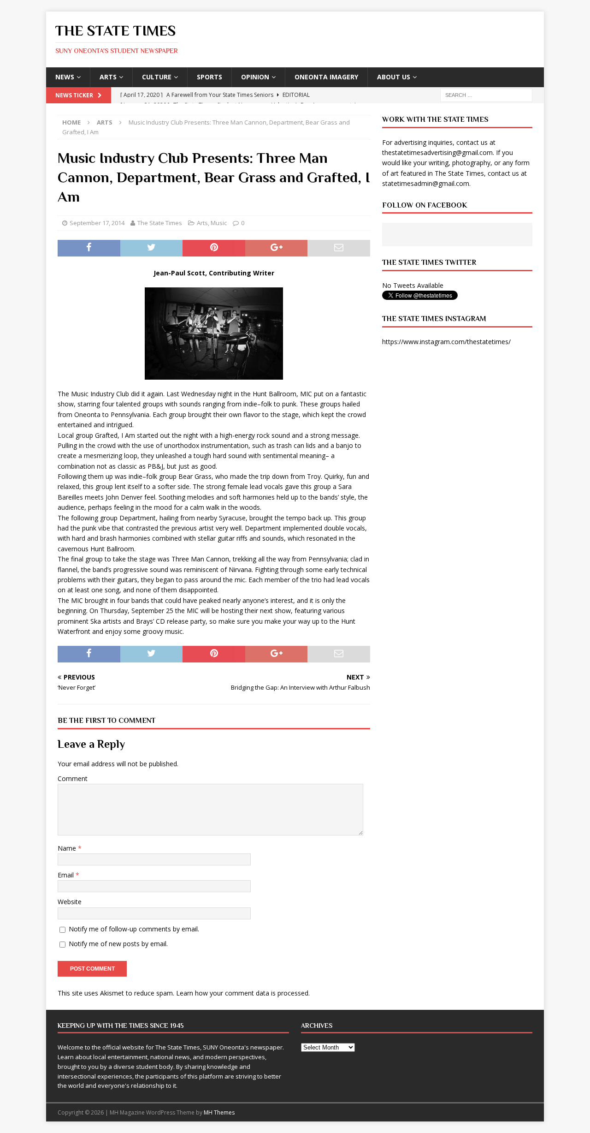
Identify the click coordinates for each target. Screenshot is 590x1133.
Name (68, 848)
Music (219, 223)
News (64, 76)
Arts (108, 76)
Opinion (255, 76)
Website (70, 901)
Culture (156, 76)
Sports (209, 76)
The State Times (159, 223)
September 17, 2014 (97, 223)
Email (67, 875)
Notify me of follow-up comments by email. (134, 928)
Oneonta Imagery (326, 76)
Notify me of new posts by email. (118, 943)
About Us (393, 76)
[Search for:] (486, 94)
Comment (73, 778)
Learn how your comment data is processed (242, 993)
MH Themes (219, 1112)
